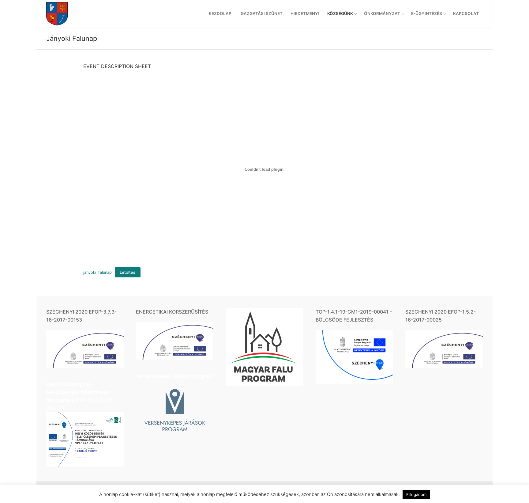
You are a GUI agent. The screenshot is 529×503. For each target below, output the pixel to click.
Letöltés (127, 272)
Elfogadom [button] (416, 494)
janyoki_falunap (97, 272)
